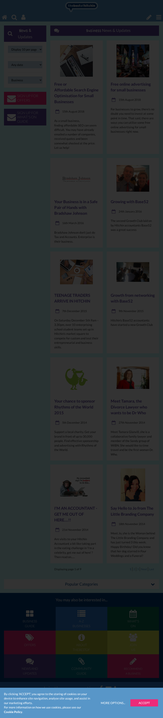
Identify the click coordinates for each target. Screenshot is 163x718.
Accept (144, 703)
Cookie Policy (13, 712)
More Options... (113, 703)
